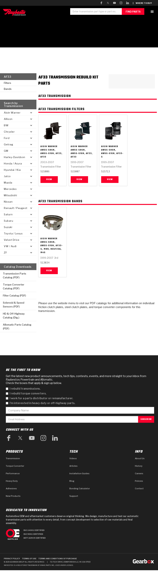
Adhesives (11, 488)
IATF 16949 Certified (35, 538)
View (49, 179)
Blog (71, 481)
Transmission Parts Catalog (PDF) (14, 275)
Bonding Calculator (79, 488)
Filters (7, 82)
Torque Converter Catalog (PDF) (13, 286)
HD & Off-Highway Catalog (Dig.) (14, 315)
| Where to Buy (142, 3)
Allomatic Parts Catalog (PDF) (17, 326)
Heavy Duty (12, 481)
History (138, 466)
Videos (73, 458)
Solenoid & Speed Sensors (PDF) (13, 304)
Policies (139, 481)
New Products (13, 496)
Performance (13, 473)
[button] (152, 12)
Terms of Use (29, 558)
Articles (73, 466)
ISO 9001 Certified (33, 534)
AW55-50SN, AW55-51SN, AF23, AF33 (51, 153)
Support (73, 496)
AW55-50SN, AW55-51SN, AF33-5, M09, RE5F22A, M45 (51, 247)
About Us (140, 458)
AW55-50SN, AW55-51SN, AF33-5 (112, 153)
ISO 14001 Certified (34, 530)
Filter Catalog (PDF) (14, 295)
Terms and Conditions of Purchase (57, 558)
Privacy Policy (12, 558)
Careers (139, 473)
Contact (139, 488)
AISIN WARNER (48, 146)
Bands (8, 88)
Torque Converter (15, 466)
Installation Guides (79, 473)
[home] (15, 12)
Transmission (13, 458)
